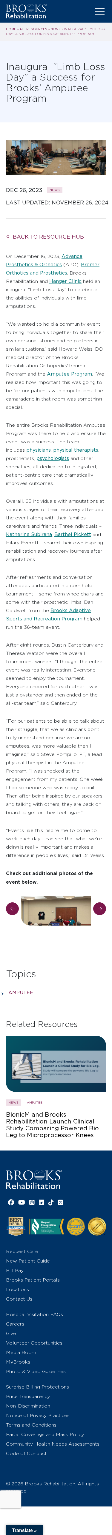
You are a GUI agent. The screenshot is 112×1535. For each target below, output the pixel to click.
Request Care (22, 1251)
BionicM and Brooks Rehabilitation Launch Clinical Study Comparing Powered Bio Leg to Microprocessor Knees (52, 1125)
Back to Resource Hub (48, 237)
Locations (17, 1289)
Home (11, 29)
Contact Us (19, 1298)
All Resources (33, 29)
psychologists (52, 458)
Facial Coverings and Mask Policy (45, 1434)
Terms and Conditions (31, 1424)
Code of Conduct (26, 1453)
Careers (15, 1323)
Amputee (20, 992)
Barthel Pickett (72, 534)
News (55, 29)
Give (11, 1333)
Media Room (21, 1352)
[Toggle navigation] (99, 11)
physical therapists (75, 450)
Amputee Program (69, 374)
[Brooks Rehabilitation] (34, 1179)
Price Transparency (28, 1396)
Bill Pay (15, 1270)
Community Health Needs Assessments (52, 1443)
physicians (38, 450)
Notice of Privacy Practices (38, 1415)
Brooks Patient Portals (33, 1279)
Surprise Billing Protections (37, 1386)
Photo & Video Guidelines (36, 1371)
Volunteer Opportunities (34, 1342)
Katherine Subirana (29, 534)
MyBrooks (18, 1361)
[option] (56, 906)
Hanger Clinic (65, 281)
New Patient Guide (28, 1260)
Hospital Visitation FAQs (34, 1314)
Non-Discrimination (28, 1405)
